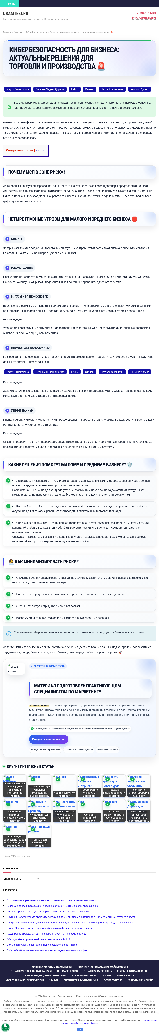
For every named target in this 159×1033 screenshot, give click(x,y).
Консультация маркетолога (45, 749)
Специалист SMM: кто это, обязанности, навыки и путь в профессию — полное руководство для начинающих (70, 922)
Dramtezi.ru (15, 13)
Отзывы (89, 89)
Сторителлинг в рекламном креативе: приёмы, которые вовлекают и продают (51, 900)
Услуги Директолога (18, 89)
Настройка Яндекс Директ (79, 749)
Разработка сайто (107, 749)
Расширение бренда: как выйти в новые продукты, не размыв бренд (46, 933)
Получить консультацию (48, 739)
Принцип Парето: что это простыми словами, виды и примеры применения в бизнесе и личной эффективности (71, 917)
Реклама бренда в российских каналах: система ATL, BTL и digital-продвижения (53, 906)
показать (40, 150)
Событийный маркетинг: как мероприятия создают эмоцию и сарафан (47, 950)
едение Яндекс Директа (50, 89)
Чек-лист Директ (139, 89)
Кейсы (74, 89)
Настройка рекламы (112, 89)
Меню (11, 3)
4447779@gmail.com (144, 17)
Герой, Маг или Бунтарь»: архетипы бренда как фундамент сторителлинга (49, 928)
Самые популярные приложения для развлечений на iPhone (42, 944)
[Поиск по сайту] (23, 3)
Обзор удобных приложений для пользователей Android (39, 939)
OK (80, 1029)
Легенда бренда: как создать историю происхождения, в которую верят (48, 911)
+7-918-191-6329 (146, 13)
